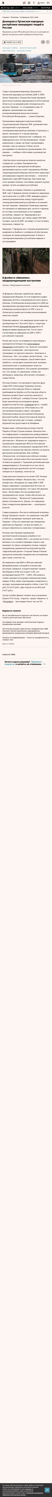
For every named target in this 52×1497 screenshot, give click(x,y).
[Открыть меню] (48, 3)
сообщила (29, 404)
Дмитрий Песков (27, 326)
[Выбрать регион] (34, 3)
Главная (5, 17)
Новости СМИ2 (8, 654)
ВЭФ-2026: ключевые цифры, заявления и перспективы (24, 11)
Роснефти (8, 601)
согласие (28, 1489)
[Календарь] (24, 3)
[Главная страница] (3, 3)
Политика (15, 17)
